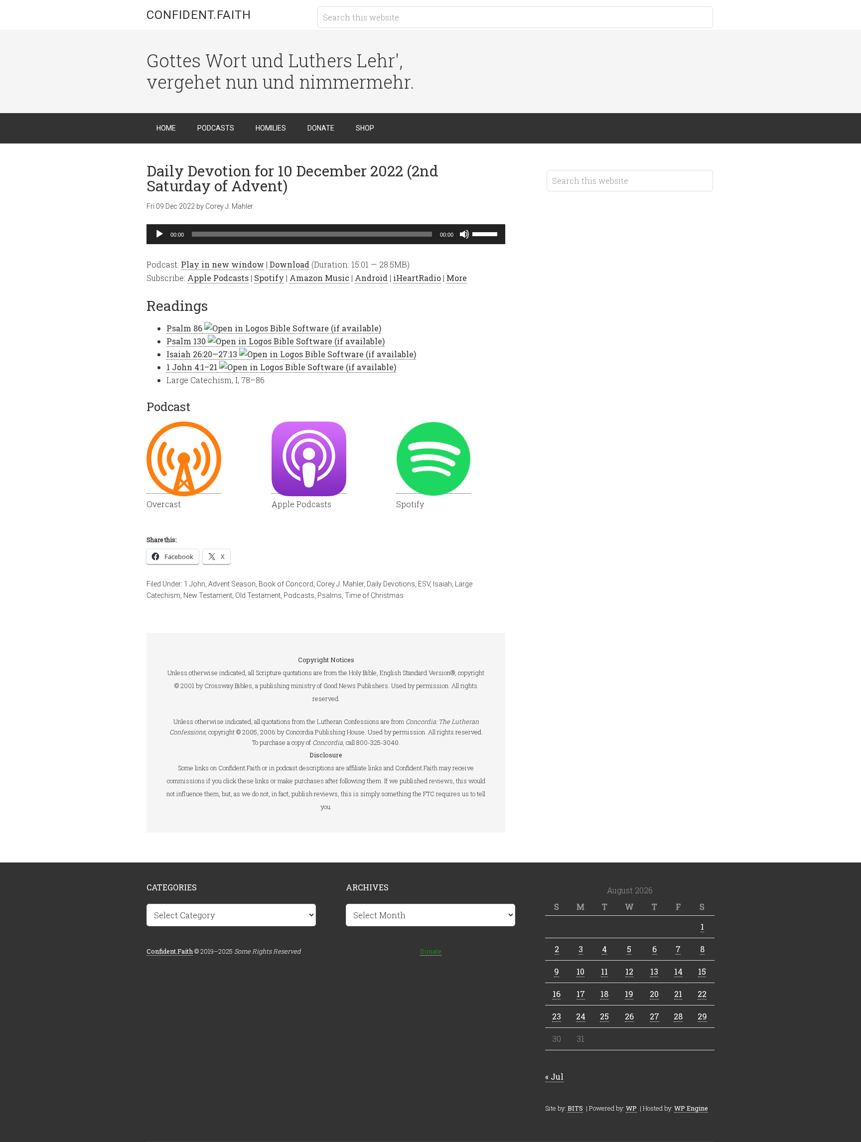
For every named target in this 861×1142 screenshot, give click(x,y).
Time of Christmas (374, 595)
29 (702, 1016)
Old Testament (258, 595)
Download (289, 264)
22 (702, 994)
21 (678, 994)
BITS (575, 1108)
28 (678, 1016)
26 (629, 1016)
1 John (194, 584)
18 (604, 994)
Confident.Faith (198, 15)
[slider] (486, 233)
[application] (325, 234)
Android (371, 278)
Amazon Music (319, 278)
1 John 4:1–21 (191, 367)
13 (654, 971)
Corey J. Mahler (340, 584)
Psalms (329, 595)
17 (580, 994)
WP (631, 1108)
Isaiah (442, 584)
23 (556, 1016)
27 (654, 1016)
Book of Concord (286, 584)
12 (629, 971)
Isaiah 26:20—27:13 (201, 354)
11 (604, 971)
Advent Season (232, 584)
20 (654, 994)
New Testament (207, 595)
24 (580, 1016)
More (456, 278)
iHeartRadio (417, 278)
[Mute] (464, 234)
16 (557, 994)
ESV (424, 584)
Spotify (269, 278)
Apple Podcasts (218, 278)
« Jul (554, 1076)
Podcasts (299, 595)
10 (580, 971)
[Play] (159, 234)
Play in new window (222, 264)
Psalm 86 (184, 328)
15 (702, 971)
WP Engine (691, 1108)
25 (604, 1016)
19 (629, 994)
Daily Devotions (391, 584)
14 (678, 971)
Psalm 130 (186, 341)
